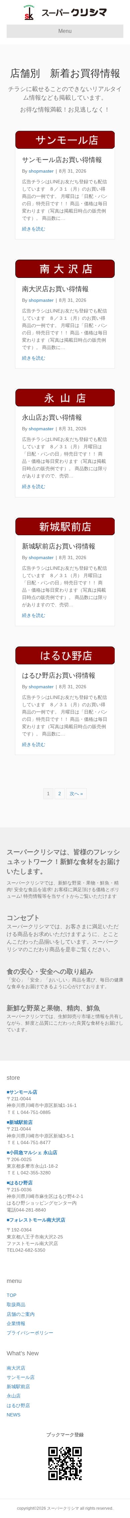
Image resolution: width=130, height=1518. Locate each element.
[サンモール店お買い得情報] (65, 139)
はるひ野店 (18, 1405)
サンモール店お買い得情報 (62, 159)
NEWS (13, 1414)
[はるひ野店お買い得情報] (65, 655)
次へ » (76, 793)
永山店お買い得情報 (52, 417)
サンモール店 (21, 1377)
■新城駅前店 (20, 1122)
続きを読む (33, 228)
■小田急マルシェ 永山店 (32, 1152)
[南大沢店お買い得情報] (65, 268)
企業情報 (16, 1323)
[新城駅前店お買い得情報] (65, 526)
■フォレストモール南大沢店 (36, 1220)
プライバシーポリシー (30, 1332)
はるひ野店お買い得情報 (58, 675)
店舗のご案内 (21, 1314)
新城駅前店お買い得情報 (58, 546)
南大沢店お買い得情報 (55, 289)
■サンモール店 (22, 1092)
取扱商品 (16, 1304)
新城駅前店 (18, 1386)
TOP (11, 1295)
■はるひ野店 (20, 1182)
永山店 (14, 1395)
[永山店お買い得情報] (65, 397)
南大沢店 (16, 1368)
